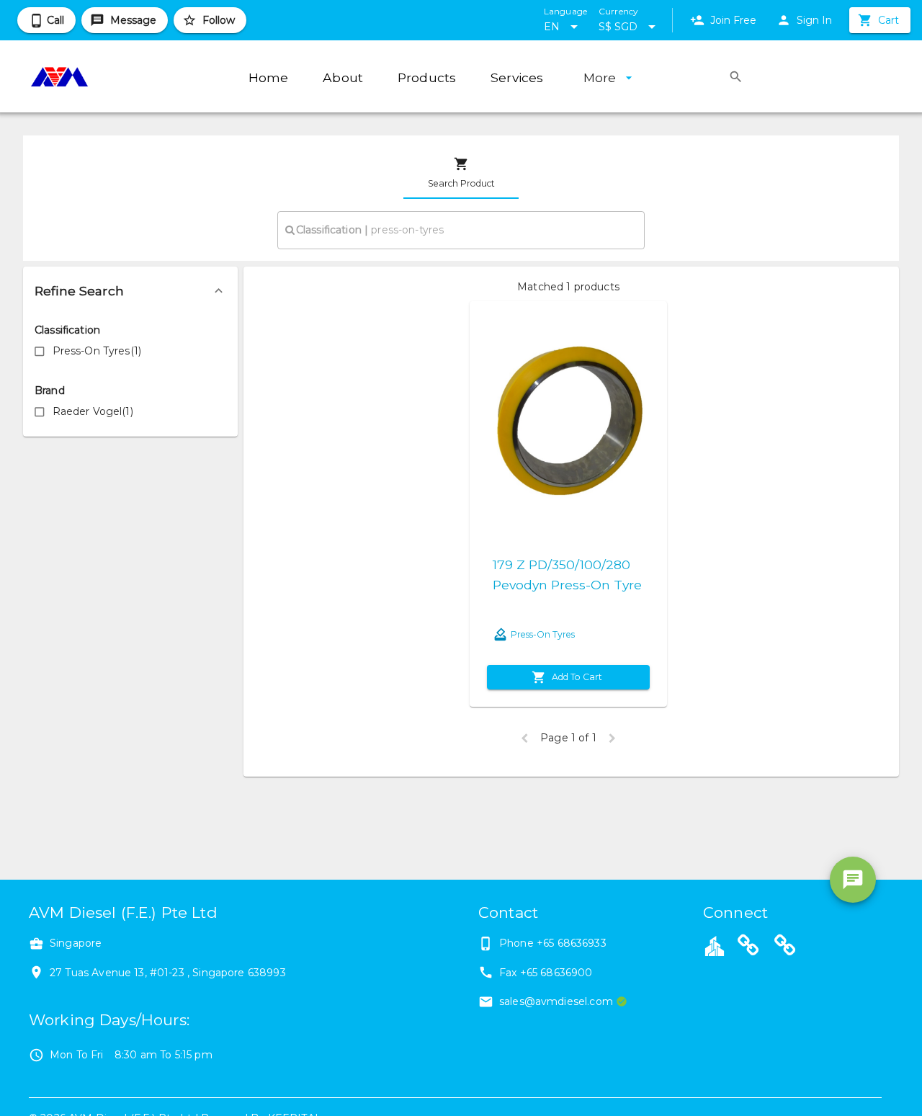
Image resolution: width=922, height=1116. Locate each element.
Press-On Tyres (543, 634)
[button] (130, 291)
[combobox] (461, 229)
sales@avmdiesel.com (556, 1001)
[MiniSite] (785, 947)
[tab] (461, 173)
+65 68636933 (572, 943)
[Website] (748, 947)
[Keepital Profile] (714, 945)
